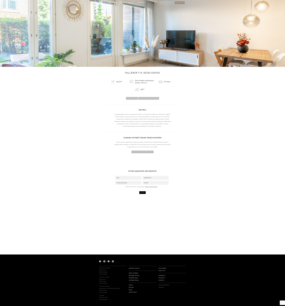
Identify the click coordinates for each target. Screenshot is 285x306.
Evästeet (161, 287)
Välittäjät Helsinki (134, 275)
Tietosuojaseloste (164, 285)
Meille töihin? (141, 2)
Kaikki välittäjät (133, 273)
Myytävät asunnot (113, 2)
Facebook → (162, 277)
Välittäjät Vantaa (134, 280)
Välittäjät (123, 2)
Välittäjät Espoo (133, 277)
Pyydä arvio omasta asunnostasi (148, 98)
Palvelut (131, 287)
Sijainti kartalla (131, 98)
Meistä (131, 285)
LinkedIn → (162, 280)
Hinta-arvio (162, 270)
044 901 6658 (103, 274)
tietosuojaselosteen (151, 186)
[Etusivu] (106, 261)
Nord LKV (131, 2)
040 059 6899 (103, 299)
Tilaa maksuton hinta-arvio (164, 2)
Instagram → (162, 275)
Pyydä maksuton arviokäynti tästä (142, 151)
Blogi (130, 289)
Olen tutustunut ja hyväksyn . (143, 186)
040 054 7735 (103, 297)
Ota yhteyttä (179, 2)
